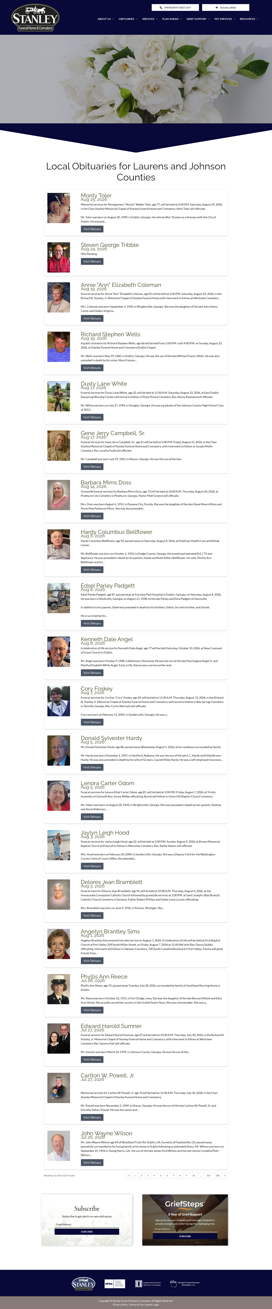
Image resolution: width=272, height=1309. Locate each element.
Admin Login (152, 1304)
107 (208, 1175)
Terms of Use (137, 1304)
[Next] (225, 1176)
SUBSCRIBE (87, 1231)
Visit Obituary (92, 229)
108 (217, 1175)
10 (193, 1175)
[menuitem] (105, 19)
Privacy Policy (120, 1304)
